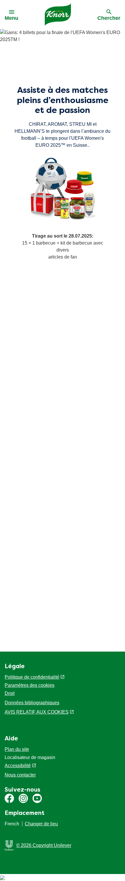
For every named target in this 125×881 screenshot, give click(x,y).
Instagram (23, 798)
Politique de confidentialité (32, 677)
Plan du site (17, 749)
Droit (10, 693)
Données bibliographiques (32, 702)
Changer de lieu (41, 823)
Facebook (9, 798)
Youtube (37, 798)
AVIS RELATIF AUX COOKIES (37, 712)
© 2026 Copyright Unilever (43, 845)
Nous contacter (20, 774)
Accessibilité (18, 765)
